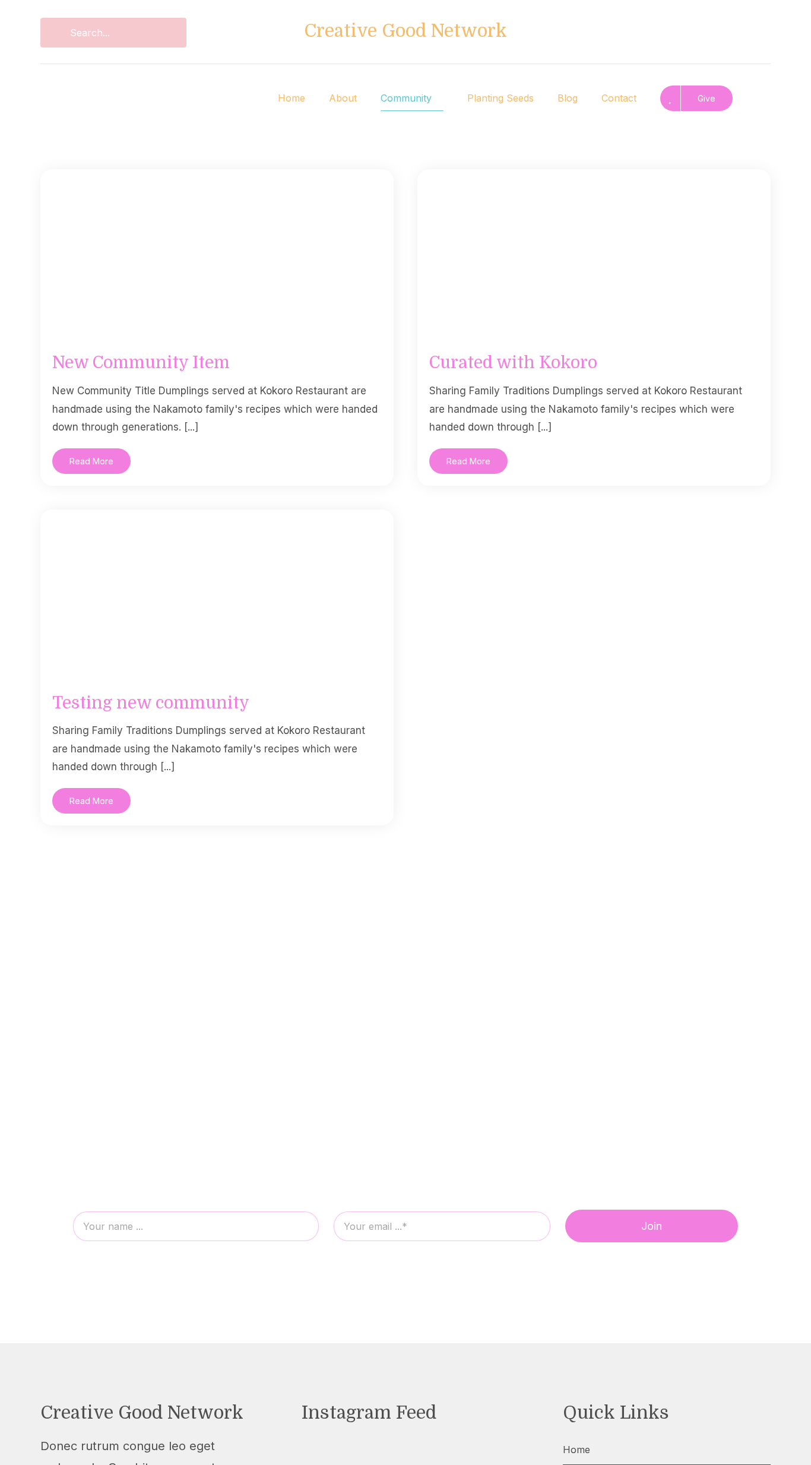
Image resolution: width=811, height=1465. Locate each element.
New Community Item (141, 362)
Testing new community (150, 703)
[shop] (698, 27)
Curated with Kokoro (513, 362)
